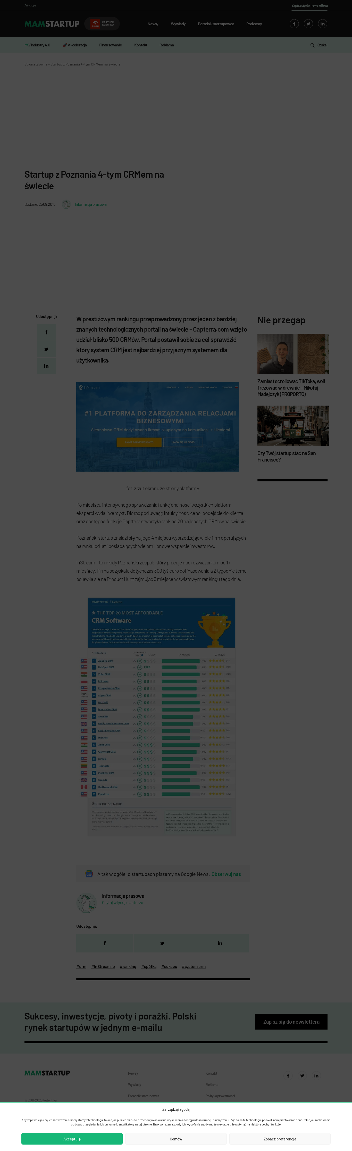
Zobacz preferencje (280, 1139)
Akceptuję (72, 1139)
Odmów (176, 1139)
